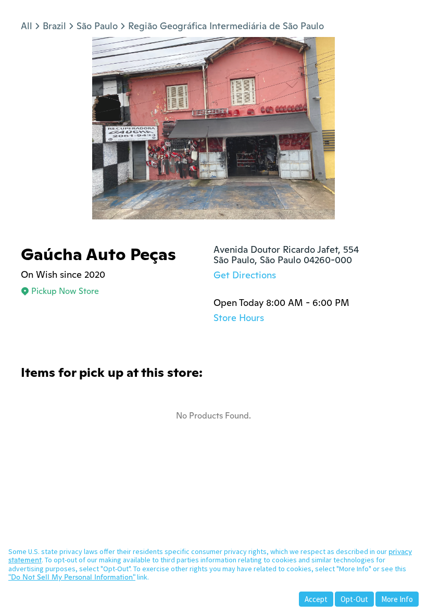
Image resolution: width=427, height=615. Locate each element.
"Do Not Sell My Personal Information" (71, 577)
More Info (397, 599)
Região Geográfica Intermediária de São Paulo (226, 26)
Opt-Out (354, 599)
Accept (316, 599)
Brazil (54, 26)
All (26, 26)
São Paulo (97, 26)
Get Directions (245, 275)
